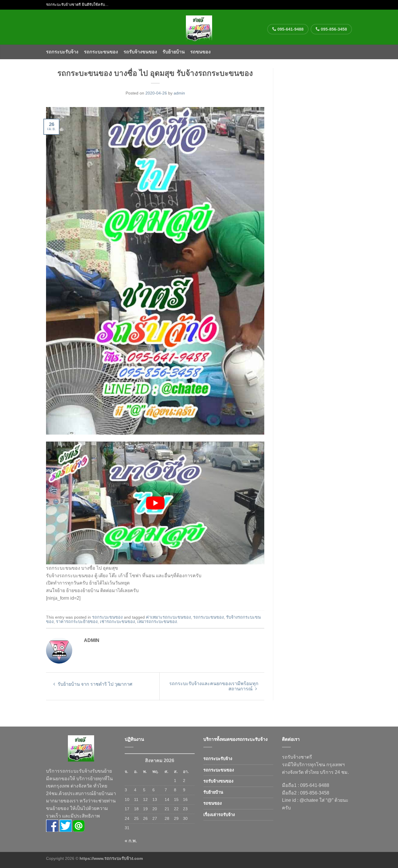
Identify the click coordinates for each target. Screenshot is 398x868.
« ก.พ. (131, 840)
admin (179, 93)
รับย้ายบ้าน (174, 51)
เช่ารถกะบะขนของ (117, 621)
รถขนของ (200, 51)
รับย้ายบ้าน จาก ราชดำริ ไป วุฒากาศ (94, 684)
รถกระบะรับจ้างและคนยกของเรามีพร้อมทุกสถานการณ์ (213, 686)
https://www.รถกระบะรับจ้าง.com (111, 858)
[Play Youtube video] (155, 503)
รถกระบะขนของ (101, 51)
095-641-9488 (290, 29)
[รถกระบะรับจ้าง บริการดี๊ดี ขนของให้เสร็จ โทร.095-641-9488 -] (199, 27)
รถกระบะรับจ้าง (62, 51)
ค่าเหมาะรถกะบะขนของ (168, 617)
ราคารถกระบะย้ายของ (77, 621)
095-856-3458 (333, 29)
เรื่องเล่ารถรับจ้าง (219, 814)
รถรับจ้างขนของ (140, 51)
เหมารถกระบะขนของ (157, 621)
